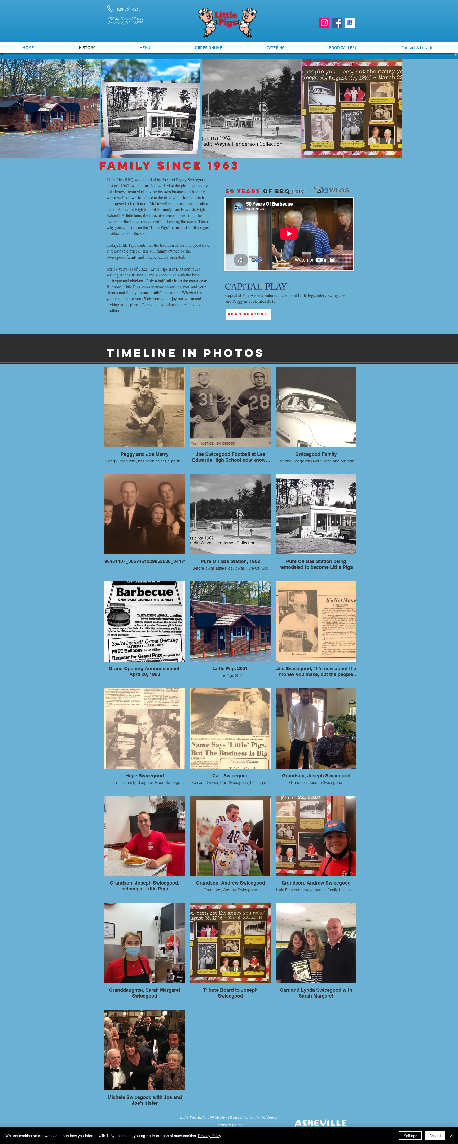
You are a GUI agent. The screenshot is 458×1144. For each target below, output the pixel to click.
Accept (435, 1135)
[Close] (451, 1135)
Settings (410, 1135)
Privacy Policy (209, 1135)
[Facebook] (337, 23)
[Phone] (110, 8)
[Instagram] (324, 23)
